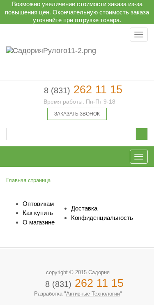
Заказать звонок (77, 114)
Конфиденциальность (102, 217)
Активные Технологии (93, 294)
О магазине (39, 222)
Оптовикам (38, 203)
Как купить (38, 212)
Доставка (84, 208)
